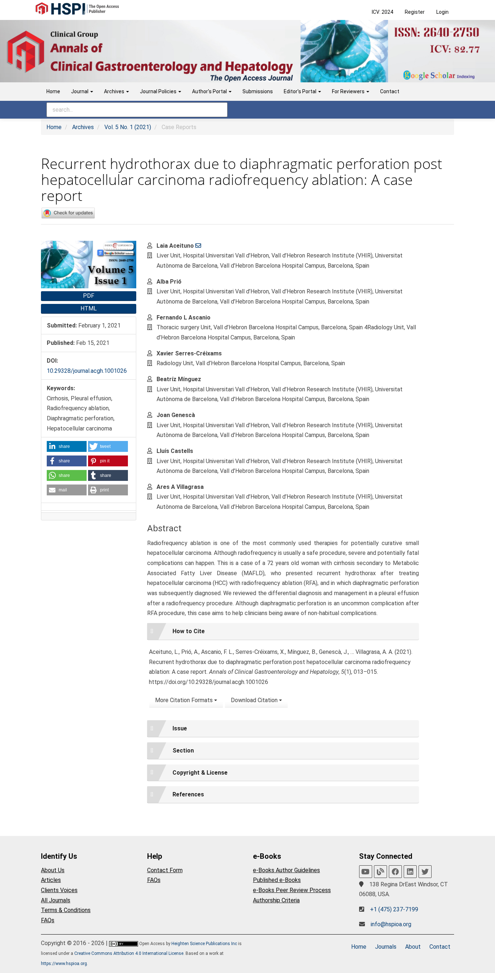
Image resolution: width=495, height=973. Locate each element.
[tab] (283, 631)
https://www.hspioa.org (64, 963)
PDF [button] (88, 295)
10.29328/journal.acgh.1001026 (87, 370)
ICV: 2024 (382, 12)
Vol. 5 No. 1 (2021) (127, 127)
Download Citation (255, 700)
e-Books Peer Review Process (292, 890)
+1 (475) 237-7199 (394, 909)
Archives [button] (114, 91)
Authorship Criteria (276, 900)
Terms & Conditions (66, 910)
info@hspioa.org (391, 924)
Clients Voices (59, 890)
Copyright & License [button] (200, 772)
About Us (53, 870)
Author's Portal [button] (210, 91)
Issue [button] (179, 728)
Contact (389, 91)
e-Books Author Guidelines (286, 870)
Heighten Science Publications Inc (204, 943)
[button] (67, 446)
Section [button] (183, 750)
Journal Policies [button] (159, 91)
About (413, 946)
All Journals (55, 900)
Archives (83, 127)
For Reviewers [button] (349, 91)
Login (442, 12)
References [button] (188, 794)
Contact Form (165, 870)
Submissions (257, 91)
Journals (385, 946)
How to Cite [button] (188, 631)
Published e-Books (277, 880)
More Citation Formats (184, 700)
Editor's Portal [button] (300, 91)
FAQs (47, 920)
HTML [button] (88, 308)
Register (415, 12)
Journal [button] (80, 91)
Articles (51, 880)
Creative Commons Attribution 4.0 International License (128, 953)
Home (53, 91)
